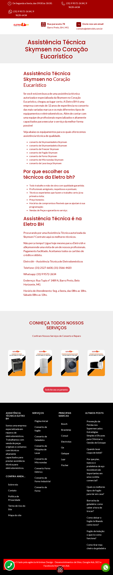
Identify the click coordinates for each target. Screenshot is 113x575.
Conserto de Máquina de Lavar (41, 449)
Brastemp (66, 429)
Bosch (64, 423)
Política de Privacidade (14, 498)
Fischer (64, 465)
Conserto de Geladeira (41, 438)
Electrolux (66, 441)
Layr (63, 459)
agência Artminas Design (40, 562)
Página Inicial (41, 421)
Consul (64, 435)
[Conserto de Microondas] (96, 363)
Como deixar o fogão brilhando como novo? (95, 521)
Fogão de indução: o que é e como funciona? (96, 535)
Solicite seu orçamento (56, 389)
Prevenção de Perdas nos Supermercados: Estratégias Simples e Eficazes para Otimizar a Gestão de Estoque (96, 432)
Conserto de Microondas (41, 460)
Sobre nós (13, 484)
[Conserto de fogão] (17, 363)
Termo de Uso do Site (16, 507)
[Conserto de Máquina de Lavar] (70, 363)
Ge (62, 447)
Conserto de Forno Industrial (42, 479)
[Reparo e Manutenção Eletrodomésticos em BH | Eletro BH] (21, 25)
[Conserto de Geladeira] (43, 363)
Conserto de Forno (41, 489)
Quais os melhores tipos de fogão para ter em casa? (96, 490)
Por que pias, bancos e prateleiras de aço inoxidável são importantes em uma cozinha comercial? (95, 470)
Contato (12, 490)
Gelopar (65, 453)
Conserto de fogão (41, 428)
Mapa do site (14, 515)
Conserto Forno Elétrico (42, 470)
